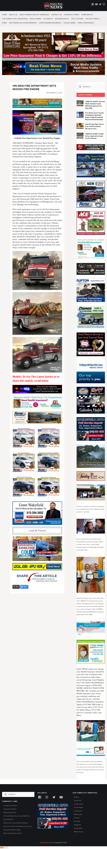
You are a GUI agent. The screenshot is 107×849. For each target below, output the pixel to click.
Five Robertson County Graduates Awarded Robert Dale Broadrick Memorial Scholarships (94, 116)
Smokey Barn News (47, 843)
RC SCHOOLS (9, 819)
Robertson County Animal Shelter (16, 823)
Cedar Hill (77, 800)
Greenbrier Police (10, 809)
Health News (35, 19)
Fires (4, 23)
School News (70, 23)
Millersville (78, 814)
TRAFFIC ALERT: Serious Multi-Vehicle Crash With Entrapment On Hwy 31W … (95, 105)
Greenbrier (78, 811)
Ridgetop (77, 825)
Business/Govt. (62, 19)
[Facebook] (93, 4)
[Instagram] (104, 4)
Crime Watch (87, 15)
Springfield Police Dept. (12, 830)
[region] (91, 147)
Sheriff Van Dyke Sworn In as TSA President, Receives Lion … (94, 126)
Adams (76, 797)
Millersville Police (10, 812)
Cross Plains (78, 807)
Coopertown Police (10, 805)
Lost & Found (77, 19)
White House (78, 832)
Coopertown (78, 804)
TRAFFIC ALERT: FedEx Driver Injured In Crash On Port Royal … (94, 136)
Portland (77, 821)
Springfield (78, 828)
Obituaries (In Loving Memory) (23, 23)
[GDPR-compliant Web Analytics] (4, 847)
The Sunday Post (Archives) (15, 19)
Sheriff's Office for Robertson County (18, 826)
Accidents (48, 19)
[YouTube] (61, 796)
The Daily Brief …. (93, 19)
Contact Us (56, 15)
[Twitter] (100, 4)
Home (4, 15)
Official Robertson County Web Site (17, 816)
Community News (71, 15)
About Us (13, 15)
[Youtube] (96, 4)
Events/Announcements (50, 23)
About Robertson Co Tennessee (34, 15)
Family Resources (86, 23)
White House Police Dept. (13, 833)
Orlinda (76, 818)
